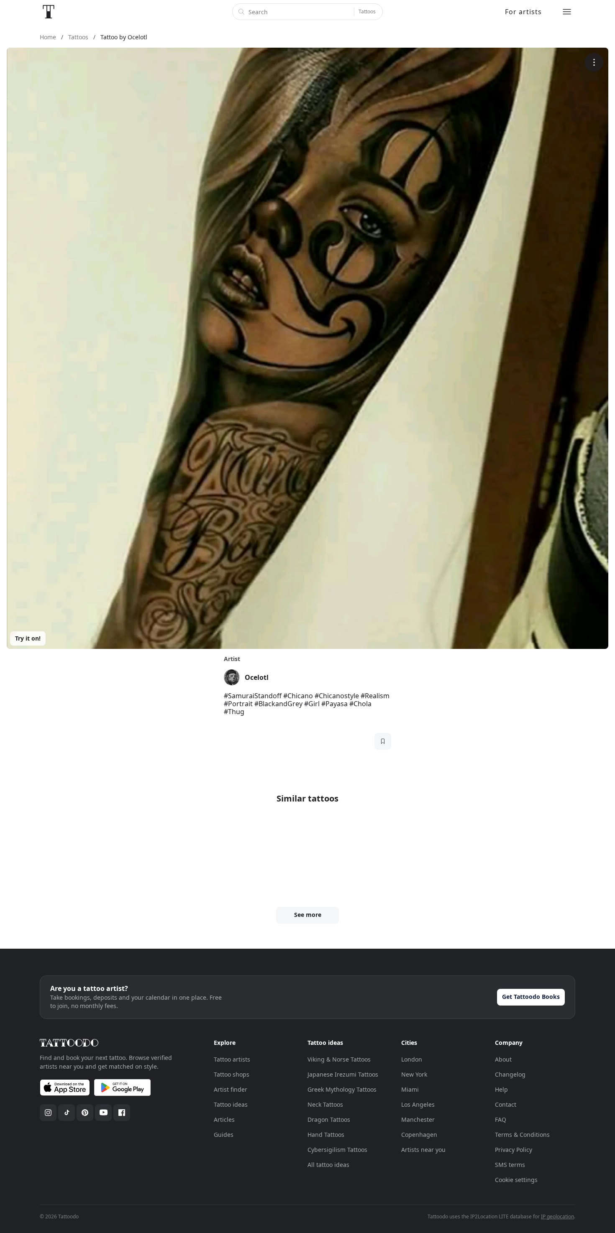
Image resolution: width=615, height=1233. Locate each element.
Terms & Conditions (522, 1135)
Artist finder (230, 1089)
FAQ (500, 1119)
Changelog (510, 1074)
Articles (224, 1119)
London (411, 1059)
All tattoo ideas (328, 1165)
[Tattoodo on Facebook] (121, 1112)
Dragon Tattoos (329, 1119)
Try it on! (28, 638)
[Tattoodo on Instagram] (48, 1112)
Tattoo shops (231, 1074)
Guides (223, 1135)
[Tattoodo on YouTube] (103, 1112)
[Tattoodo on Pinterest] (85, 1112)
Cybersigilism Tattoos (337, 1150)
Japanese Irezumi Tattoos (343, 1074)
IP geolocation (557, 1216)
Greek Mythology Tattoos (342, 1089)
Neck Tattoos (325, 1104)
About (503, 1059)
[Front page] (48, 11)
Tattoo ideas (231, 1104)
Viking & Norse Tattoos (339, 1059)
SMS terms (510, 1165)
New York (414, 1074)
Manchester (418, 1119)
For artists (523, 11)
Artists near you (423, 1150)
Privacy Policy (513, 1150)
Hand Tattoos (326, 1135)
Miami (410, 1089)
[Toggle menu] (567, 11)
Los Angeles (418, 1104)
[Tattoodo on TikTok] (66, 1112)
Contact (505, 1104)
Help (501, 1089)
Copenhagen (419, 1135)
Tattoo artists (232, 1059)
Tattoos (367, 11)
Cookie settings (516, 1180)
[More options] (593, 62)
